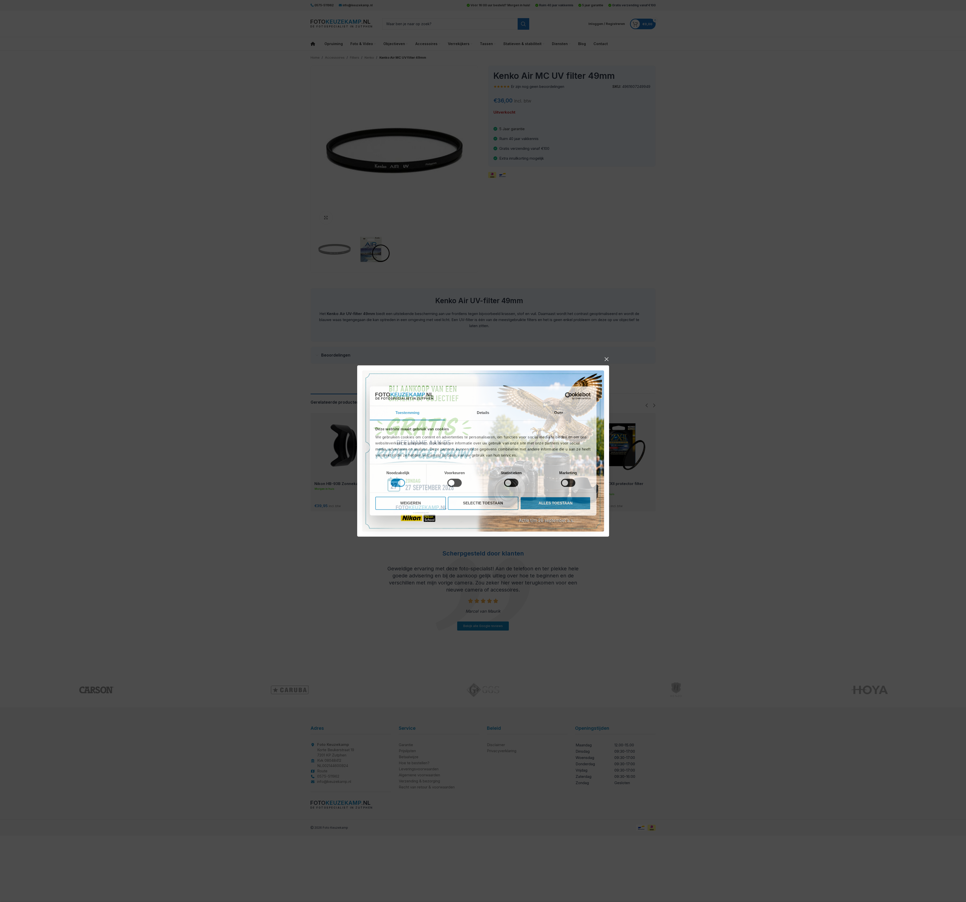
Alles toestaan (556, 503)
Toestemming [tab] (407, 412)
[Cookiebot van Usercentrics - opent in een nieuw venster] (569, 396)
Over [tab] (558, 412)
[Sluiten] (606, 359)
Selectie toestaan (483, 503)
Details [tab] (483, 412)
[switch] (454, 483)
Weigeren (410, 503)
